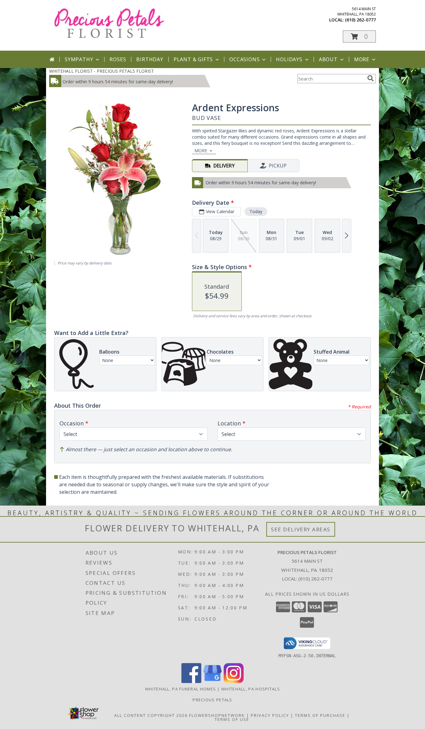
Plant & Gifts (193, 59)
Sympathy (79, 59)
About (328, 59)
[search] (371, 78)
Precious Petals (212, 700)
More (361, 59)
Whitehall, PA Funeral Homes (180, 689)
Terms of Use (232, 719)
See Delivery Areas (300, 529)
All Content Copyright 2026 (151, 715)
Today (256, 211)
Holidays (289, 59)
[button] (359, 36)
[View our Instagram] (234, 681)
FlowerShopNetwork (217, 715)
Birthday (149, 59)
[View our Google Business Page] (212, 681)
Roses (118, 59)
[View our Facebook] (191, 681)
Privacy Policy (270, 715)
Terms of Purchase (320, 715)
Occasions (244, 59)
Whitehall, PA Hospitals (250, 689)
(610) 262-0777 (360, 20)
